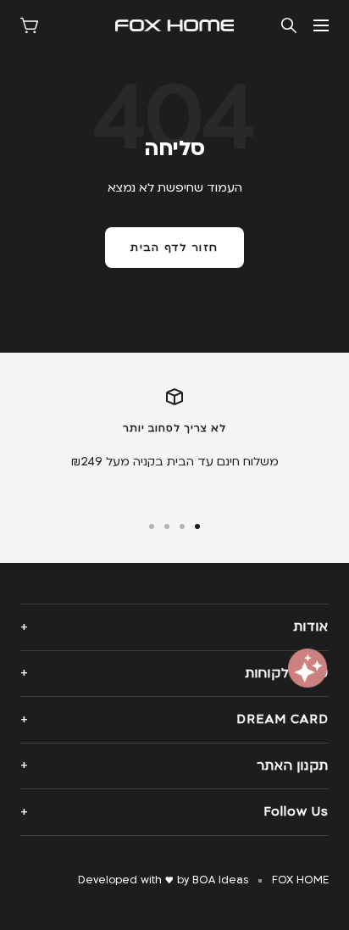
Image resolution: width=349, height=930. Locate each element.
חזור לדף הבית (174, 247)
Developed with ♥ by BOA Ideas (163, 880)
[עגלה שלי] (29, 25)
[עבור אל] (197, 526)
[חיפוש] (288, 25)
